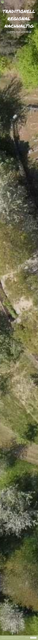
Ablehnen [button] (27, 637)
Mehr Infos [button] (17, 638)
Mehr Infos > (24, 41)
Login (28, 2)
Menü (35, 2)
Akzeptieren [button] (33, 637)
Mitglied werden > (12, 41)
